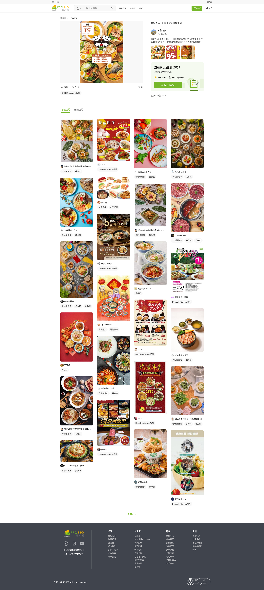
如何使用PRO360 (142, 539)
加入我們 (112, 546)
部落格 (111, 542)
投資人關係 (113, 549)
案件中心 (170, 536)
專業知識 (138, 563)
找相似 (81, 159)
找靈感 (133, 8)
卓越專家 (170, 553)
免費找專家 (169, 84)
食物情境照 (66, 171)
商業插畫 (114, 207)
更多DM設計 (157, 95)
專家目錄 (138, 553)
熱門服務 (138, 542)
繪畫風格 (102, 207)
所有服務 (138, 546)
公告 (194, 549)
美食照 (78, 171)
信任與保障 (197, 542)
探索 (141, 8)
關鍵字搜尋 (139, 560)
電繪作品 (114, 329)
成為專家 (197, 8)
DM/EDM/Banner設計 (71, 93)
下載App (208, 2)
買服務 (137, 536)
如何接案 (170, 542)
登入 (210, 8)
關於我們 (112, 536)
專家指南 (170, 546)
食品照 (88, 306)
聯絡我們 (112, 556)
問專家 (137, 567)
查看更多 (132, 514)
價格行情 (138, 549)
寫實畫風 (102, 329)
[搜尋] (112, 8)
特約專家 (170, 556)
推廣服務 (170, 549)
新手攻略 (170, 563)
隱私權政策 (197, 546)
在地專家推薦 (140, 556)
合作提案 (112, 553)
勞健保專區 (171, 560)
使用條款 (196, 539)
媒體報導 (112, 539)
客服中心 (196, 536)
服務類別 (123, 8)
